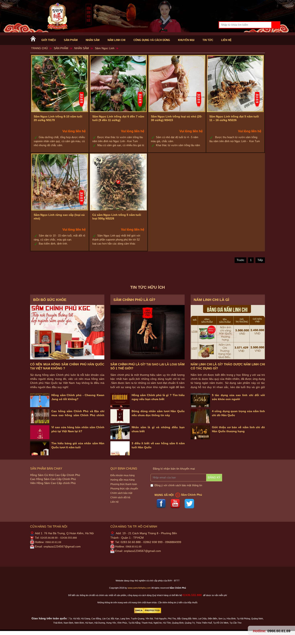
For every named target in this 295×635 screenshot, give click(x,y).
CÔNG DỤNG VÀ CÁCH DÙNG (151, 40)
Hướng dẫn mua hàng (122, 479)
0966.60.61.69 (53, 542)
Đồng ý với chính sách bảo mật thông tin (178, 485)
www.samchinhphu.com (139, 588)
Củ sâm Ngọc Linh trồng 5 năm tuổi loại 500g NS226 (116, 216)
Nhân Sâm (93, 40)
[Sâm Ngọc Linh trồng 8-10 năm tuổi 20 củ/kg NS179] (60, 84)
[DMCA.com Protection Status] (147, 610)
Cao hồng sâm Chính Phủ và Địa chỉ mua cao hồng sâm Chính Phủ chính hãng (77, 415)
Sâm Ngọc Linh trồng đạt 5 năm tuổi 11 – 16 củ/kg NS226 (234, 118)
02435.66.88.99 (49, 537)
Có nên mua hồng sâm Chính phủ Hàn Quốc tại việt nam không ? (67, 366)
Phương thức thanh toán (123, 484)
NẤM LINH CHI (116, 40)
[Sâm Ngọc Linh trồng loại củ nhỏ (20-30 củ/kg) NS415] (177, 84)
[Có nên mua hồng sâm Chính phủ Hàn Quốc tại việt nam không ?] (67, 331)
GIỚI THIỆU (48, 40)
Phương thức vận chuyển (124, 488)
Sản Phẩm (71, 40)
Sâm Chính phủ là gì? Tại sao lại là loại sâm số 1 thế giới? (147, 366)
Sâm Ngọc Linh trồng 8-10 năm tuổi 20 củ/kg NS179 (58, 118)
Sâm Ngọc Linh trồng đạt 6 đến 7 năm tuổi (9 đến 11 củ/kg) (118, 118)
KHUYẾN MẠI (186, 40)
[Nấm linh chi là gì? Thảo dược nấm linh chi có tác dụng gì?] (228, 331)
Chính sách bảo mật (121, 493)
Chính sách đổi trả (120, 497)
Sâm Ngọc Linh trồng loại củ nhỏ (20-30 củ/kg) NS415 (176, 118)
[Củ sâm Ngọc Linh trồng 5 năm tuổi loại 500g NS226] (118, 182)
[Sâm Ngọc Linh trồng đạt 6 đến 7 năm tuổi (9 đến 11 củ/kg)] (118, 84)
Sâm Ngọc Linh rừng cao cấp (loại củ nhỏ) (59, 216)
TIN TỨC (207, 40)
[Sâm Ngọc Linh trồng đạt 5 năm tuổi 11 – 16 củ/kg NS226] (235, 84)
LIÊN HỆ (226, 40)
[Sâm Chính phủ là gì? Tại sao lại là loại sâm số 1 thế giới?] (147, 331)
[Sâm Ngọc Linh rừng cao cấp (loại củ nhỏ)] (60, 182)
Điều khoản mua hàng (122, 475)
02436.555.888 (68, 537)
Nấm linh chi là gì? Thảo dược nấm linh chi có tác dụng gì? (228, 366)
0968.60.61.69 (133, 546)
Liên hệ (114, 501)
